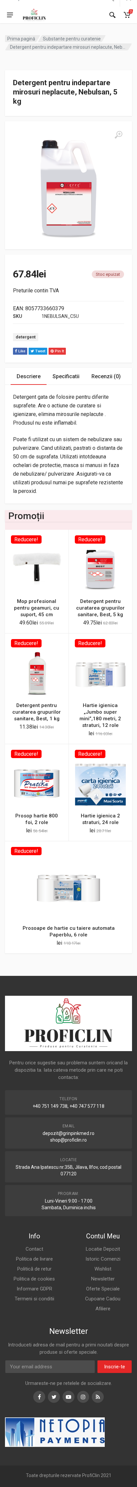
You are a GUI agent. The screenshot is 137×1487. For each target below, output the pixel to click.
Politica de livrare (34, 1259)
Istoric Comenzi (102, 1259)
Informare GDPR (34, 1289)
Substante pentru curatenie (72, 38)
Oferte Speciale (103, 1289)
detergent (26, 336)
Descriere (29, 376)
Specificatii (66, 376)
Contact (34, 1249)
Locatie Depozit (103, 1249)
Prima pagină (21, 38)
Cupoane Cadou (102, 1299)
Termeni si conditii (34, 1299)
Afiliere (102, 1309)
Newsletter (103, 1279)
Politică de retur (34, 1269)
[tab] (29, 376)
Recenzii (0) (106, 376)
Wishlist (102, 1269)
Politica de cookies (34, 1279)
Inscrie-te (114, 1367)
